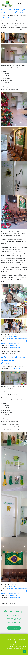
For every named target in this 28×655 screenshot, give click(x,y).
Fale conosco (14, 628)
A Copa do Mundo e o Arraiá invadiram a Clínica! (13, 360)
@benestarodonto (14, 347)
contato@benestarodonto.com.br (16, 338)
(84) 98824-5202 (13, 336)
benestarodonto (13, 345)
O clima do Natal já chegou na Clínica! (13, 11)
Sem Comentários (14, 368)
